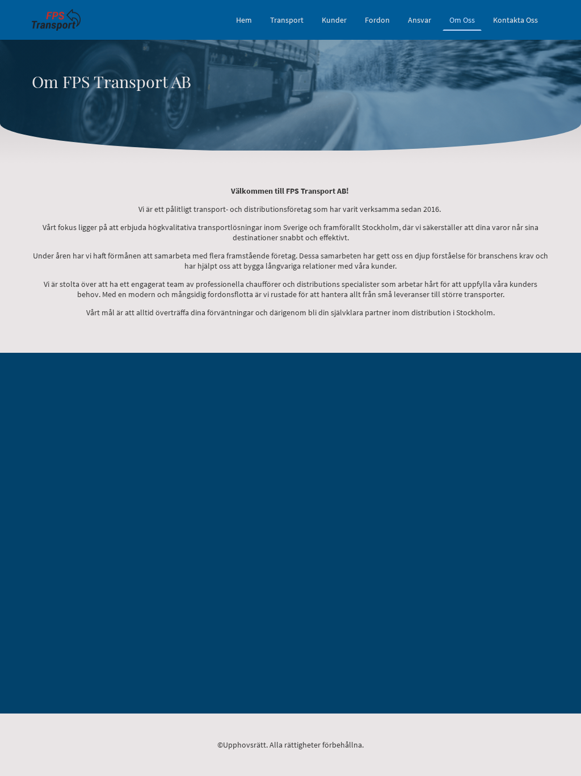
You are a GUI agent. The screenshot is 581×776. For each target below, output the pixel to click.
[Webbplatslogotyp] (56, 19)
